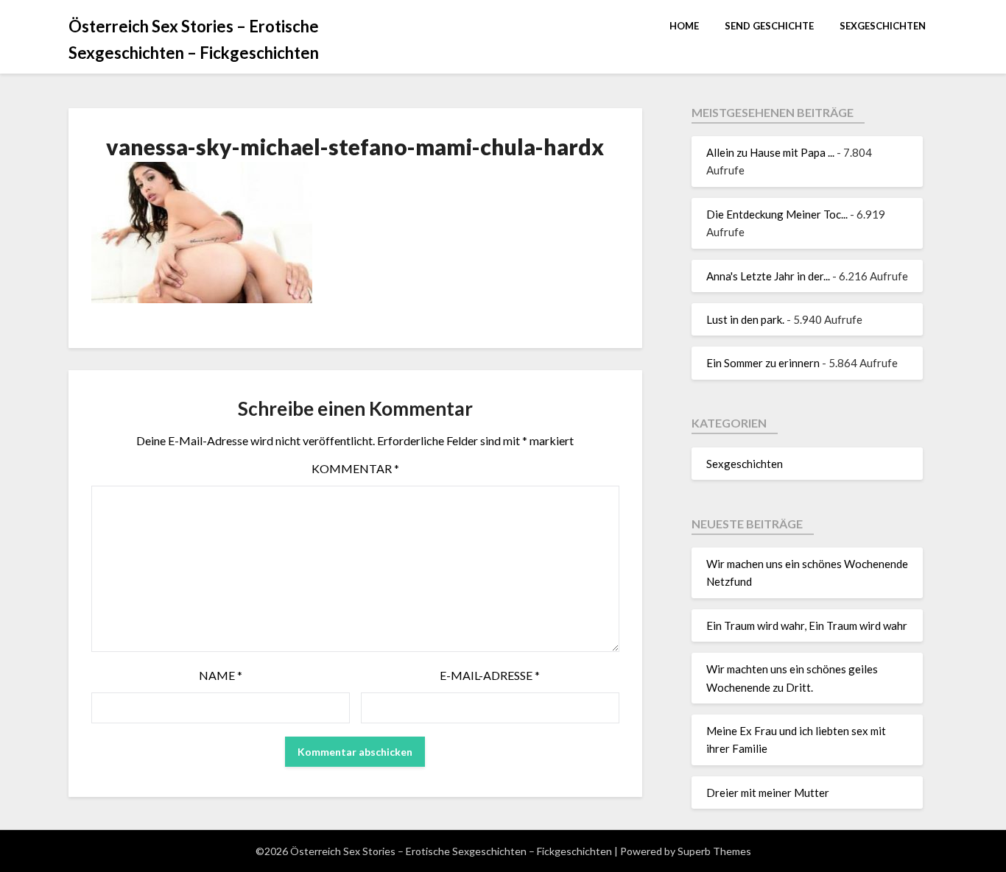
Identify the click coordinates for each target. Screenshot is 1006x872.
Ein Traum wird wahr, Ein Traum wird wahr (806, 625)
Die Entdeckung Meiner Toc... (777, 214)
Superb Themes (714, 851)
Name (220, 675)
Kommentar (355, 468)
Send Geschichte (769, 26)
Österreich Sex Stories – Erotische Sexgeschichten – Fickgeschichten (193, 39)
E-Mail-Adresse (490, 675)
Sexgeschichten (883, 26)
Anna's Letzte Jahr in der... (768, 276)
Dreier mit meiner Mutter (767, 792)
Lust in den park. (745, 319)
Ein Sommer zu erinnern (763, 362)
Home (684, 26)
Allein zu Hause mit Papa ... (770, 152)
